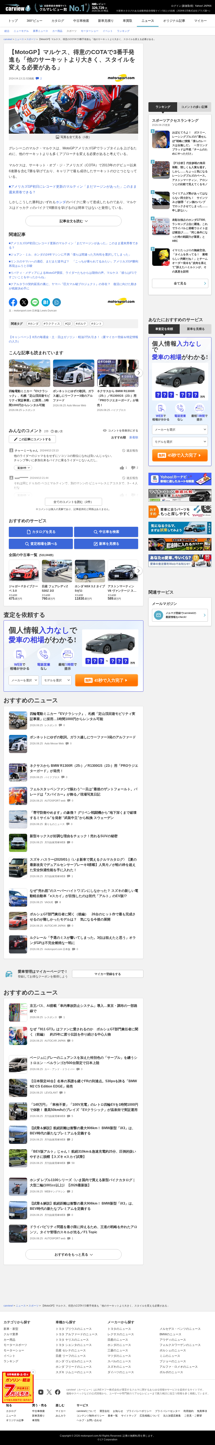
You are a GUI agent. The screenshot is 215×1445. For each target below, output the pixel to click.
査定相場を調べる (43, 543)
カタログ (57, 20)
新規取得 (187, 5)
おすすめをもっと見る (71, 1254)
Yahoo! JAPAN (203, 5)
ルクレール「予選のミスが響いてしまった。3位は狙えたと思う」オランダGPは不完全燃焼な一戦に (83, 940)
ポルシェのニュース (173, 1350)
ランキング (163, 106)
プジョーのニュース (173, 1361)
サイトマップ (128, 1415)
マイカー (200, 20)
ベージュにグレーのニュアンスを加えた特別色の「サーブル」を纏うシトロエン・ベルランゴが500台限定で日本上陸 (83, 1060)
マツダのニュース (119, 1355)
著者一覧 (113, 1415)
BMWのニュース (170, 1334)
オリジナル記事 (174, 20)
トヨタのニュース (119, 1328)
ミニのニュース (170, 1355)
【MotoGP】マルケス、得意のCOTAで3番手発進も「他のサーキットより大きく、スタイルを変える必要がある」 (72, 60)
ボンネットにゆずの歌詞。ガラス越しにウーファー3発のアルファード (73, 395)
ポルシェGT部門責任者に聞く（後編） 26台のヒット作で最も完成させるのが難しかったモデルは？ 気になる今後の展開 (83, 916)
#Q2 (68, 323)
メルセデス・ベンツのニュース (180, 1328)
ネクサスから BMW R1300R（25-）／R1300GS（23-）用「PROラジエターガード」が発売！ (118, 398)
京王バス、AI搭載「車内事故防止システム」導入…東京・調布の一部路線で (83, 1008)
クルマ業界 (11, 1334)
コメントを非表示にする (123, 430)
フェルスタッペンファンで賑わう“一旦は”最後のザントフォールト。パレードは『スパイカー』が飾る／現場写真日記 (83, 791)
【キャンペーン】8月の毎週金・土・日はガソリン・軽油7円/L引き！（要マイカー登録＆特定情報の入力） (73, 339)
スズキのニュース (119, 1366)
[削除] (33, 1372)
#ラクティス (52, 323)
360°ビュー (34, 20)
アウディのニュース (173, 1339)
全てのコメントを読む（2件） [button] (73, 502)
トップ (13, 20)
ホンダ (61, 202)
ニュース (148, 20)
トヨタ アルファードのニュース (77, 1334)
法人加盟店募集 (172, 1415)
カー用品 (9, 1339)
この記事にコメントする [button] (35, 439)
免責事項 (202, 1411)
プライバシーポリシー (139, 1411)
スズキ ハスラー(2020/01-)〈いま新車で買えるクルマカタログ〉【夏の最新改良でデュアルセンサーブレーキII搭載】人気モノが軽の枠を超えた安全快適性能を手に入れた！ (83, 865)
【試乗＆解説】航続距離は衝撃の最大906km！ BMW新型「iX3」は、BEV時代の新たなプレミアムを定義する (82, 1130)
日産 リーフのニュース (71, 1355)
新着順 (133, 437)
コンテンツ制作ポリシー (90, 1415)
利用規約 (189, 1411)
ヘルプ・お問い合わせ (89, 1420)
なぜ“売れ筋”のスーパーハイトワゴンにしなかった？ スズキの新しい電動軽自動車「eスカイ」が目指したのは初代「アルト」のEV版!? (84, 893)
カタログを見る (44, 531)
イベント (9, 1355)
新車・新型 (11, 1328)
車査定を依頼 (164, 329)
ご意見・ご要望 (193, 1415)
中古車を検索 (109, 531)
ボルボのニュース (171, 1372)
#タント (96, 323)
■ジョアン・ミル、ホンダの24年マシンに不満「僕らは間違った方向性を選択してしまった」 (70, 254)
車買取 (127, 20)
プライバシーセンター (167, 1411)
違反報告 (132, 450)
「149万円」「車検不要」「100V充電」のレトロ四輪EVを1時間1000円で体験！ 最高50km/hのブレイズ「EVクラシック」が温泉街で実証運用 (84, 1107)
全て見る (180, 283)
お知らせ (118, 1411)
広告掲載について (150, 1415)
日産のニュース (118, 1339)
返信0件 (21, 467)
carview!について (86, 1411)
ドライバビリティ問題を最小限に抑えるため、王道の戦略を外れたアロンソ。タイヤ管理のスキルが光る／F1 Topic (83, 1229)
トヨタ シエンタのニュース (74, 1345)
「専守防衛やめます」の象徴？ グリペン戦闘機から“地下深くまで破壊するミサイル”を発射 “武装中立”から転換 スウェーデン (83, 815)
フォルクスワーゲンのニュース (180, 1345)
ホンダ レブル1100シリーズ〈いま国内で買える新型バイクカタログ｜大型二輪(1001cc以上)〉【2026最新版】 (83, 1182)
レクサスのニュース (121, 1334)
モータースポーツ (15, 1345)
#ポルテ (81, 323)
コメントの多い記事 (194, 106)
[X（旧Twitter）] (49, 1392)
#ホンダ (33, 323)
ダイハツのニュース (121, 1372)
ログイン (176, 5)
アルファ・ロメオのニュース (179, 1366)
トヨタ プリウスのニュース (74, 1328)
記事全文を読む (71, 221)
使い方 (59, 431)
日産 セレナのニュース (71, 1350)
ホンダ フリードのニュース (74, 1366)
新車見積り (106, 20)
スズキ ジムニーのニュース (74, 1372)
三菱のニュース (118, 1350)
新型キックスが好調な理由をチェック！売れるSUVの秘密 (74, 836)
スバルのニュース (119, 1361)
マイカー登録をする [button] (107, 974)
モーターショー (14, 1350)
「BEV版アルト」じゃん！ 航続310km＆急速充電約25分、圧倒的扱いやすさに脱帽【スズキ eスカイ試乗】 (83, 1154)
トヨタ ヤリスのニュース (72, 1339)
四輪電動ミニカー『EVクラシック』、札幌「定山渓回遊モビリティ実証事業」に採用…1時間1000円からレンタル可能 (29, 398)
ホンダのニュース (119, 1345)
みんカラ (61, 1415)
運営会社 (105, 1411)
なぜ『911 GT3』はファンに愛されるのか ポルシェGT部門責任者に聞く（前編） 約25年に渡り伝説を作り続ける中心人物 (84, 1031)
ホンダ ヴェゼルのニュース (74, 1361)
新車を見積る (109, 543)
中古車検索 (81, 20)
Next (138, 373)
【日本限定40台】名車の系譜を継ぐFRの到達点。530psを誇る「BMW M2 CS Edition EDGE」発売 (83, 1083)
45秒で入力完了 (109, 680)
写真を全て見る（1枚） (76, 137)
